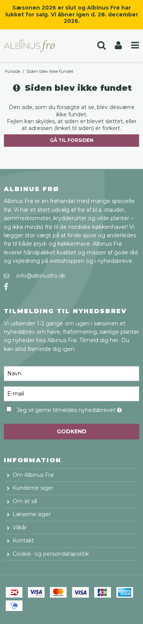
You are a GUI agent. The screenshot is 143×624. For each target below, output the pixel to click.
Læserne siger (32, 514)
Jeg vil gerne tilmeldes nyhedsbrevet (67, 408)
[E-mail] (71, 393)
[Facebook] (6, 287)
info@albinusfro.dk (40, 275)
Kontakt (23, 540)
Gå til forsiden (71, 140)
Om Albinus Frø (33, 474)
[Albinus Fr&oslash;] (36, 45)
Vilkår (20, 527)
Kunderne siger (33, 487)
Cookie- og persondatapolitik (51, 553)
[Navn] (71, 373)
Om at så (25, 501)
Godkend (72, 431)
